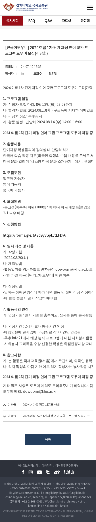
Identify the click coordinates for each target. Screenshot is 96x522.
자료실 (66, 20)
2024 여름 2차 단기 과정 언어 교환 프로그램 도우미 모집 (56, 416)
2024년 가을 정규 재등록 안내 (41, 404)
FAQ (31, 20)
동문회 (85, 20)
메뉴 (81, 7)
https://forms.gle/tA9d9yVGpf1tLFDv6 (34, 235)
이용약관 (47, 465)
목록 (48, 439)
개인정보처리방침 (27, 465)
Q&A (48, 20)
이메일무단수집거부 (67, 465)
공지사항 (12, 20)
